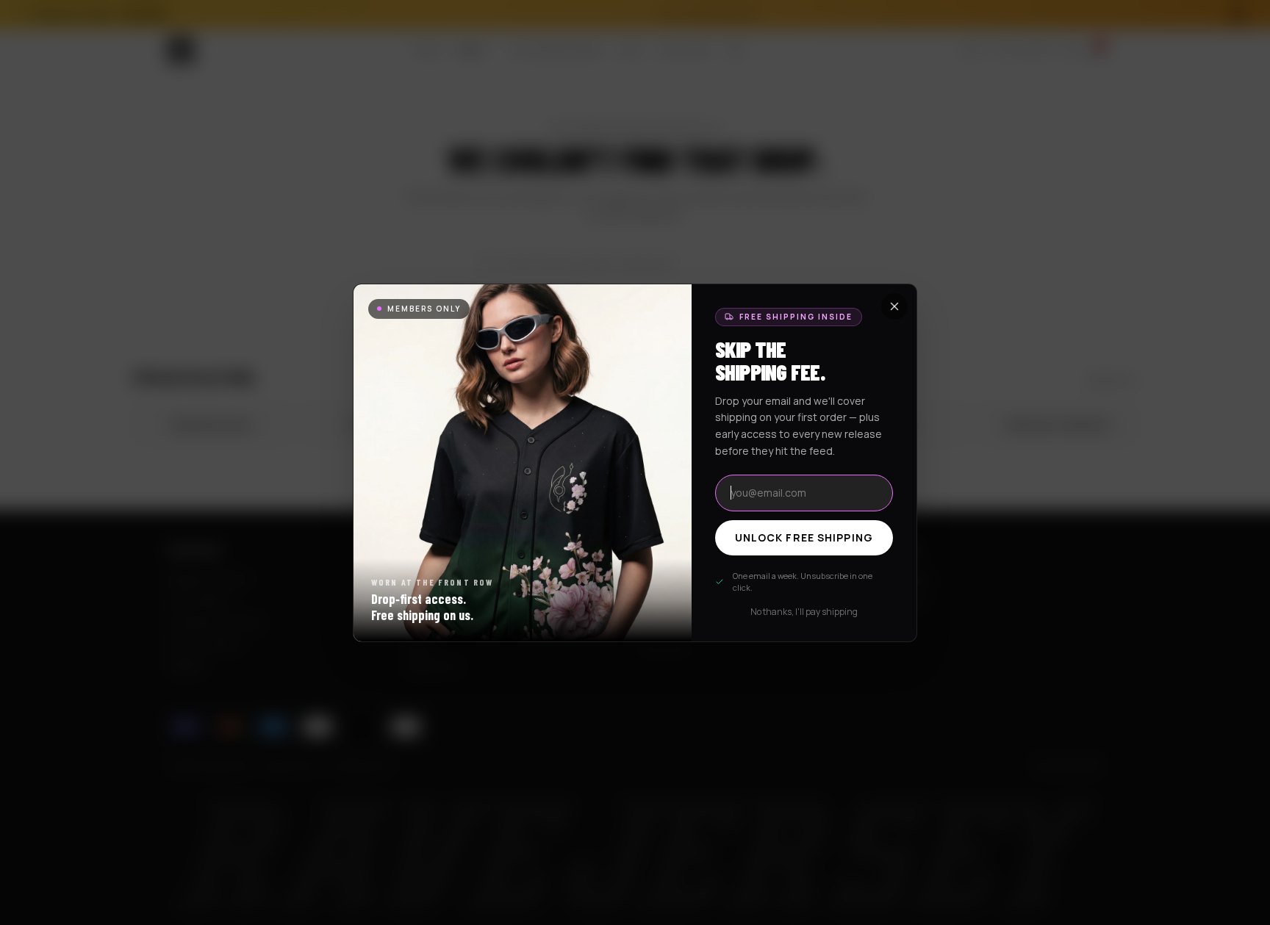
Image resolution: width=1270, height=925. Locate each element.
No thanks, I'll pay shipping (804, 612)
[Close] (894, 306)
